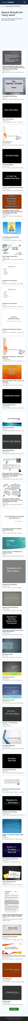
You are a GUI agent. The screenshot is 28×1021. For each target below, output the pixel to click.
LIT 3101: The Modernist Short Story (12, 187)
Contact (18, 1019)
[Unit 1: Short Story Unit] (12, 873)
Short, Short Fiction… (8, 119)
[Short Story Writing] (12, 156)
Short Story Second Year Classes (11, 329)
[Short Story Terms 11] (12, 668)
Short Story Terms (7, 654)
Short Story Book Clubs (9, 769)
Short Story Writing (7, 164)
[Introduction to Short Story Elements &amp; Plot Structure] (12, 621)
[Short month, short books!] (12, 929)
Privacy (9, 1019)
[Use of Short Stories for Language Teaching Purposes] (14, 518)
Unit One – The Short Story (10, 722)
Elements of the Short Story (10, 607)
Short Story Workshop (8, 745)
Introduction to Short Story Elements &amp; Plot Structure (12, 631)
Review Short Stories (8, 427)
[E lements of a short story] (12, 272)
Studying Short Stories (8, 404)
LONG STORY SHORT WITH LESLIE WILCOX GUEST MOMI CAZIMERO (12, 915)
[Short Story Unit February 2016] (12, 782)
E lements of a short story (9, 280)
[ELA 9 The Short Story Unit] (12, 850)
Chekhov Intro (6, 1001)
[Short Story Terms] (12, 646)
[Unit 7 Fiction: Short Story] (12, 249)
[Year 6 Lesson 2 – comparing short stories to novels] (14, 543)
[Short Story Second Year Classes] (14, 319)
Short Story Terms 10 (8, 700)
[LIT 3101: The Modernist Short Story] (12, 179)
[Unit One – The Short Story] (12, 714)
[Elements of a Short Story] (14, 571)
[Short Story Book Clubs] (12, 761)
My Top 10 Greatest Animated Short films (13, 956)
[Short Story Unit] (12, 133)
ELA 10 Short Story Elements (10, 237)
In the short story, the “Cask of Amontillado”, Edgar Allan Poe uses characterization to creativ (12, 212)
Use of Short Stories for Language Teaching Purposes (12, 529)
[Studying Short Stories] (12, 396)
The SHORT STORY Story (9, 96)
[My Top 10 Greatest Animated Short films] (12, 949)
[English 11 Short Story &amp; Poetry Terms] (12, 826)
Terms (14, 1019)
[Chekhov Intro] (12, 993)
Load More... (14, 1009)
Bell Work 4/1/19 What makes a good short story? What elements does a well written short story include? (13, 68)
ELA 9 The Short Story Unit (10, 858)
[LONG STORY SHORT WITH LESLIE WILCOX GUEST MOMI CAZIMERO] (11, 901)
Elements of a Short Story (9, 584)
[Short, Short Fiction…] (12, 110)
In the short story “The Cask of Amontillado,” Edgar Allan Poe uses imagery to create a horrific (12, 475)
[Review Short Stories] (12, 419)
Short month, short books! (9, 936)
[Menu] (24, 2)
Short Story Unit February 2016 (11, 789)
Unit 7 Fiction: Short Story (9, 256)
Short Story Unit (6, 142)
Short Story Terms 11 (8, 677)
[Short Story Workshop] (12, 737)
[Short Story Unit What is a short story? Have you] (14, 346)
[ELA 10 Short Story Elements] (12, 228)
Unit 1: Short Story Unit (8, 881)
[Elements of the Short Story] (12, 599)
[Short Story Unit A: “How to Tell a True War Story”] (12, 372)
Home (3, 6)
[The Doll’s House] (12, 970)
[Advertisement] (14, 36)
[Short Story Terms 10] (12, 691)
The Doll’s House (7, 978)
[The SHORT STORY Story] (14, 86)
